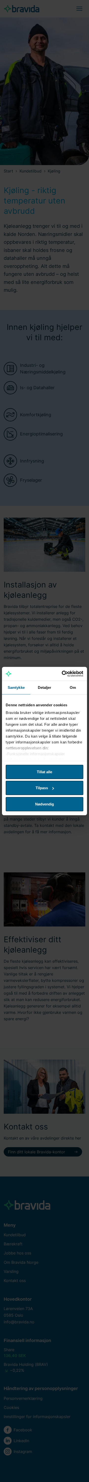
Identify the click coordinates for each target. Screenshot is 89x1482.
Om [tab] (73, 687)
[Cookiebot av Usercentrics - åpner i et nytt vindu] (62, 674)
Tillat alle (44, 772)
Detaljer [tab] (44, 687)
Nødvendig (44, 804)
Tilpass (42, 788)
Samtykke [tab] (16, 687)
